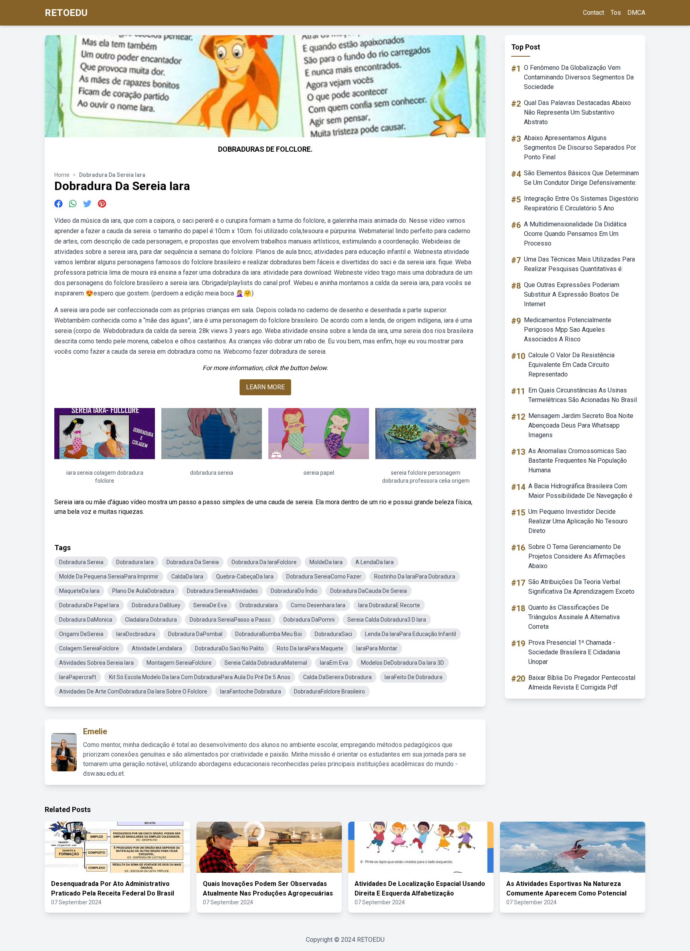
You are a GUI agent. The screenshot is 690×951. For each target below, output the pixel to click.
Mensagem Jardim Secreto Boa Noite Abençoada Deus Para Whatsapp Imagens (580, 425)
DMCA (636, 12)
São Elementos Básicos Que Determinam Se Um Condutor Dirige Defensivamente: (581, 177)
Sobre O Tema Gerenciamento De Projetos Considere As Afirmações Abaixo (576, 556)
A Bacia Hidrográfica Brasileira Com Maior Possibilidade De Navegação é (580, 490)
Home (61, 175)
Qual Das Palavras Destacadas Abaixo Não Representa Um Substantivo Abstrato (577, 112)
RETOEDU (66, 12)
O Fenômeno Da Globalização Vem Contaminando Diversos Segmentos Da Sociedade (579, 77)
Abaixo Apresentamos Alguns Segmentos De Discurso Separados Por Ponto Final (580, 147)
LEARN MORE (265, 387)
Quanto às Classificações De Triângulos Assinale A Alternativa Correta (574, 617)
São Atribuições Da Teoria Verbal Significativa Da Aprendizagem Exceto (581, 586)
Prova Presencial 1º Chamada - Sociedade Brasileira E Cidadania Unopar (574, 652)
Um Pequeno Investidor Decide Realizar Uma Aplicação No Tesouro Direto (578, 521)
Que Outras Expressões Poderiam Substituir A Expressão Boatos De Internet (571, 294)
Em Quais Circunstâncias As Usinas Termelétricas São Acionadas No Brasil (582, 395)
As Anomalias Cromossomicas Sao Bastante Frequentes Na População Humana (577, 460)
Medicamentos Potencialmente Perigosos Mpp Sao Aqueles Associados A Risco (567, 329)
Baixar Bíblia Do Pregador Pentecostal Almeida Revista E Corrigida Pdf (581, 682)
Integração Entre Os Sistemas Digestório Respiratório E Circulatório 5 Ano (581, 203)
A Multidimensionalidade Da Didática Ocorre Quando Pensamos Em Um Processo (575, 233)
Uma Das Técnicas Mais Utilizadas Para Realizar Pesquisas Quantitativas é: (579, 264)
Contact (593, 12)
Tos (616, 12)
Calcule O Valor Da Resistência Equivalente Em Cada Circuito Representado (571, 364)
